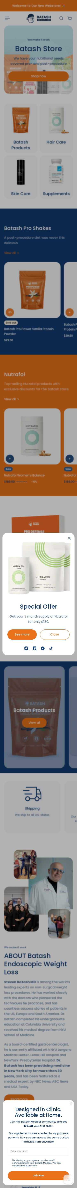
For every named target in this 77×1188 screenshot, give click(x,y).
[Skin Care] (21, 177)
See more (22, 634)
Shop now (38, 76)
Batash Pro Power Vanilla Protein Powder (29, 331)
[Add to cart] (70, 312)
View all (34, 723)
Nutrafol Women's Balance (24, 475)
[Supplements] (56, 177)
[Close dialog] (70, 1103)
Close (54, 634)
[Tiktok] (51, 648)
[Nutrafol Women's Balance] (32, 436)
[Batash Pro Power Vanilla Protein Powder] (32, 290)
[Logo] (38, 18)
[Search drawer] (61, 18)
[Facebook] (34, 648)
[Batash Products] (21, 128)
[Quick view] (10, 312)
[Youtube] (43, 648)
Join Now (38, 1175)
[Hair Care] (56, 128)
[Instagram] (26, 648)
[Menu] (7, 18)
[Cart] (70, 18)
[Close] (69, 538)
